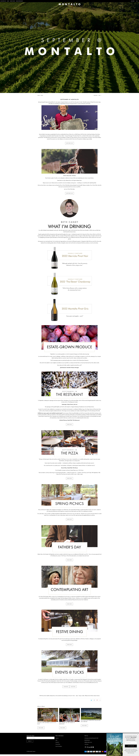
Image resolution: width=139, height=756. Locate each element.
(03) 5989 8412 (3, 1)
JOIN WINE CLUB (69, 143)
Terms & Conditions (59, 746)
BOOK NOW (69, 424)
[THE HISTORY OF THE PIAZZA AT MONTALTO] (69, 715)
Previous (95, 95)
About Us (57, 738)
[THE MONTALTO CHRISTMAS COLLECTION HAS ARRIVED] (91, 714)
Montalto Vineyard (32, 751)
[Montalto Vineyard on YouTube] (93, 747)
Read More (41, 727)
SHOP (8, 1)
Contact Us (57, 742)
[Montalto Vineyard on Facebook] (85, 747)
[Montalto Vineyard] (69, 4)
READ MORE (69, 559)
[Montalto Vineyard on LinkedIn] (89, 747)
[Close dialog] (138, 734)
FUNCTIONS (73, 686)
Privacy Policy (58, 744)
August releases (76, 180)
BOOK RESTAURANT (19, 1)
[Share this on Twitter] (91, 700)
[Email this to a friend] (100, 700)
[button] (51, 7)
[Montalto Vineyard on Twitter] (91, 747)
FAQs (56, 740)
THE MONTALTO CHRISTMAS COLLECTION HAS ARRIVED (91, 721)
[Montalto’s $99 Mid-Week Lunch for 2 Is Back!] (47, 715)
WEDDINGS (66, 686)
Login (133, 1)
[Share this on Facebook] (94, 700)
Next (100, 95)
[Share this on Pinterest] (97, 700)
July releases (66, 180)
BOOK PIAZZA (12, 1)
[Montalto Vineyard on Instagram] (87, 747)
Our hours (86, 744)
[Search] (136, 7)
